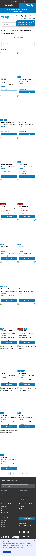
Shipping (21, 499)
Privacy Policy (23, 547)
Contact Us (4, 524)
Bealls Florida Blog (5, 526)
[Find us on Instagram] (24, 532)
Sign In (3, 493)
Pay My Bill (21, 508)
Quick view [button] (11, 92)
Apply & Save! (22, 506)
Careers (3, 522)
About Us (3, 520)
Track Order (22, 493)
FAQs (20, 495)
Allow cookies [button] (6, 551)
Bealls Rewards (5, 497)
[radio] (2, 79)
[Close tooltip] (33, 21)
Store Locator (4, 508)
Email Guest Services (27, 518)
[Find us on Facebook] (20, 532)
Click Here (14, 11)
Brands (3, 510)
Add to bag (29, 92)
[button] (15, 552)
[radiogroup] (3, 79)
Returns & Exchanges (24, 497)
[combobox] (18, 44)
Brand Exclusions (5, 512)
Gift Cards (3, 506)
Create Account (5, 495)
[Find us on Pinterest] (28, 532)
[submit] (31, 486)
